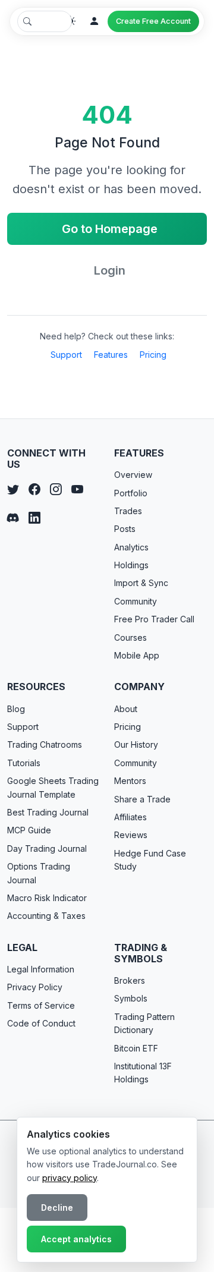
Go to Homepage (110, 229)
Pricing (153, 355)
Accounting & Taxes (46, 916)
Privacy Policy (34, 987)
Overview (133, 475)
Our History (136, 744)
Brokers (129, 980)
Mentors (130, 781)
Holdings (131, 565)
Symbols (130, 998)
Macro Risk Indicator (47, 898)
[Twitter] (13, 489)
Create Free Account (153, 21)
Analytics (131, 547)
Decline (57, 1207)
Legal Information (40, 969)
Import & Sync (141, 583)
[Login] (94, 21)
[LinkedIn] (34, 517)
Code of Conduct (41, 1023)
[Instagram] (56, 489)
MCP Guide (29, 830)
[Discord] (13, 517)
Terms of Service (41, 1005)
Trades (128, 511)
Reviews (130, 835)
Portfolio (130, 493)
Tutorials (23, 763)
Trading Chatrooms (44, 744)
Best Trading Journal (48, 812)
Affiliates (130, 817)
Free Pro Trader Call (154, 619)
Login (109, 270)
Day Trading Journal (47, 848)
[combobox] (44, 21)
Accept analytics (76, 1239)
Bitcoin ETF (136, 1048)
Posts (125, 529)
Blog (16, 709)
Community (135, 601)
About (125, 709)
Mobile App (136, 655)
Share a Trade (142, 799)
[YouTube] (77, 489)
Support (66, 355)
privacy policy (69, 1178)
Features (111, 355)
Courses (130, 637)
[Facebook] (34, 489)
